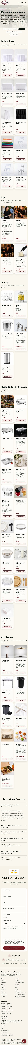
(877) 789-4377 (4, 1018)
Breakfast (3, 982)
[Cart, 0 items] (22, 2)
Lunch (2, 984)
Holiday (3, 996)
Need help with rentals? (18, 1036)
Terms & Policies (5, 1030)
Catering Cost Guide (20, 994)
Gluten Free (4, 994)
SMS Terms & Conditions (7, 1034)
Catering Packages (19, 982)
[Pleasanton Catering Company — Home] (5, 2)
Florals (16, 987)
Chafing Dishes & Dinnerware (14, 31)
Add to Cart (21, 132)
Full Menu (3, 980)
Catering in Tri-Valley (6, 1013)
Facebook (3, 1023)
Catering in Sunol (5, 1011)
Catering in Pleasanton (6, 1003)
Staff (15, 29)
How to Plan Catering (20, 996)
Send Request (13, 948)
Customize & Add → (7, 75)
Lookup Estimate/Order (6, 1035)
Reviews (3, 1025)
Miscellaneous (14, 34)
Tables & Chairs (7, 29)
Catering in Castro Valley (7, 1010)
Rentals (16, 989)
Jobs (2, 1027)
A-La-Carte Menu (19, 980)
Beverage (22, 29)
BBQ (2, 991)
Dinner (2, 987)
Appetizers (3, 986)
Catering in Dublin (5, 1008)
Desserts (3, 989)
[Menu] (25, 2)
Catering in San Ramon (6, 1006)
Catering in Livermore (6, 1005)
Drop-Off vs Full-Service (20, 992)
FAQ (2, 1028)
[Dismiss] (25, 1036)
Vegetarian (3, 992)
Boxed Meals (18, 991)
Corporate (17, 986)
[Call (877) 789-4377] (18, 2)
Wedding (17, 984)
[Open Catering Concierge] (24, 1041)
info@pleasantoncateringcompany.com (10, 1021)
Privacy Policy (4, 1032)
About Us (17, 998)
